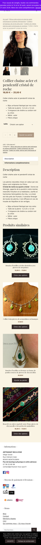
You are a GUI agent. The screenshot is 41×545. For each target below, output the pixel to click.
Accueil (5, 19)
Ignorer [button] (38, 8)
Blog (4, 514)
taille (6, 124)
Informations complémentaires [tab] (17, 163)
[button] (35, 34)
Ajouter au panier (25, 135)
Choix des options (20, 275)
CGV (4, 521)
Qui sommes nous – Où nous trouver (17, 523)
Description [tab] (9, 159)
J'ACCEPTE (10, 541)
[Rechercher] (34, 530)
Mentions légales (9, 519)
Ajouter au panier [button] (20, 380)
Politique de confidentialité (26, 541)
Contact (6, 516)
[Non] (39, 538)
